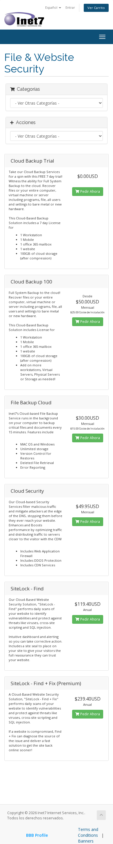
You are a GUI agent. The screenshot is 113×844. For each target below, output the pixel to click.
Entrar (70, 7)
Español (51, 7)
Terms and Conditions (88, 832)
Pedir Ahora (89, 191)
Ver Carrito (96, 8)
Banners (86, 841)
